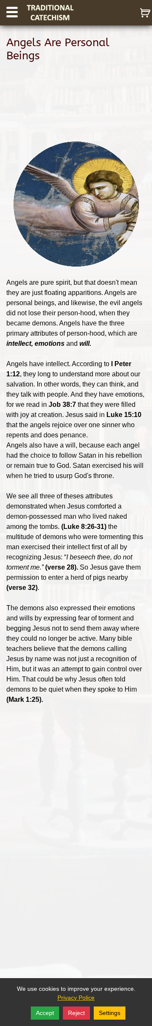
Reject (76, 1012)
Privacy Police (76, 997)
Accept (45, 1012)
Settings (109, 1012)
